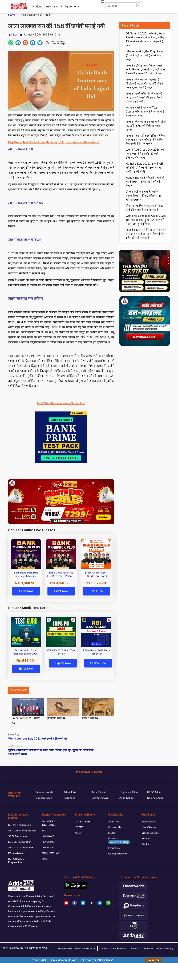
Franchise (114, 847)
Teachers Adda (44, 792)
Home (12, 15)
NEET (78, 832)
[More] (102, 2)
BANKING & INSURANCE (49, 823)
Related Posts (18, 690)
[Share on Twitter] (40, 42)
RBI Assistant (15, 853)
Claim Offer (154, 959)
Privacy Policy (165, 948)
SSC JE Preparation (19, 841)
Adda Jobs (70, 792)
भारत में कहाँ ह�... (91, 718)
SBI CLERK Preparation (22, 830)
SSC (44, 830)
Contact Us (114, 827)
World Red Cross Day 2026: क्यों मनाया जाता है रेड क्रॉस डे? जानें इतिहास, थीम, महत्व (145, 153)
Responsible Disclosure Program (77, 948)
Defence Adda (155, 797)
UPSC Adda (154, 792)
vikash (15, 34)
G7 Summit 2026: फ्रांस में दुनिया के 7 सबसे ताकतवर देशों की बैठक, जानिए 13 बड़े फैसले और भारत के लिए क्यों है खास (145, 39)
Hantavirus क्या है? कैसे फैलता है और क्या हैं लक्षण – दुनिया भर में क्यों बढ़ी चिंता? (145, 181)
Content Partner (117, 853)
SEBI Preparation (18, 836)
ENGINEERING (50, 853)
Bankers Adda (44, 797)
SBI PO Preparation (19, 824)
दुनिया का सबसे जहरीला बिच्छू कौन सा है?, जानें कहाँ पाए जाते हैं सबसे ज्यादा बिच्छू (144, 55)
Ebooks (146, 838)
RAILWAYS (48, 836)
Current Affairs (100, 797)
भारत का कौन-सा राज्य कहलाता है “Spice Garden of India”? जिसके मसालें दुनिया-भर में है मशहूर (145, 83)
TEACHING (48, 841)
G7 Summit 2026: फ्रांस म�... (26, 721)
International (54, 6)
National (38, 6)
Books (145, 844)
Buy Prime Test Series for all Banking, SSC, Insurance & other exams (53, 142)
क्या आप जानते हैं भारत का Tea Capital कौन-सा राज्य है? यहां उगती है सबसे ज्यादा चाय (145, 111)
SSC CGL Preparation (21, 847)
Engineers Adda (128, 792)
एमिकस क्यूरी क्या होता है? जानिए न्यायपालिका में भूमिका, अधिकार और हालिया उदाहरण (143, 195)
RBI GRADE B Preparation (16, 860)
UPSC (45, 859)
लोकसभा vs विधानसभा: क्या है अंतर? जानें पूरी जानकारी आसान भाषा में (144, 207)
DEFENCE (48, 847)
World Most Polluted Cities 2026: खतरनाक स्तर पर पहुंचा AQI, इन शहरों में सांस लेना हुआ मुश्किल (146, 219)
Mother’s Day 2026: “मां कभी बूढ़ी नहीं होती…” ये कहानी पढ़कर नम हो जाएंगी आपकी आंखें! (144, 167)
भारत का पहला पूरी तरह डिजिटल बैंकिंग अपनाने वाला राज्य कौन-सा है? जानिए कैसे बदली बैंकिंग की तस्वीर (145, 139)
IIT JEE (79, 827)
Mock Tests (148, 821)
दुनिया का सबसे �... (57, 718)
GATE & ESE (82, 821)
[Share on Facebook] (32, 42)
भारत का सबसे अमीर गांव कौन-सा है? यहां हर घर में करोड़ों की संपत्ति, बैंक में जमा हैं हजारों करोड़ (144, 97)
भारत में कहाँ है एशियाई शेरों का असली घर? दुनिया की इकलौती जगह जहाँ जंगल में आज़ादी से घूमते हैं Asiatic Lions (145, 69)
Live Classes (149, 827)
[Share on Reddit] (25, 42)
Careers (118, 840)
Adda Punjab (99, 792)
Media (111, 832)
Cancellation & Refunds (113, 948)
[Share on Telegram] (18, 42)
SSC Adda (69, 797)
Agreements (72, 6)
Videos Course (150, 832)
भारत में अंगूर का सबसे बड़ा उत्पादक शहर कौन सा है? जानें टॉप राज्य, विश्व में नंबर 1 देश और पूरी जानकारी (146, 233)
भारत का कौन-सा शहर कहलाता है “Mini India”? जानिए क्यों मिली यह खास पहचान (146, 125)
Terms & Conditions (142, 948)
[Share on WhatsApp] (10, 42)
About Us (113, 821)
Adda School (126, 797)
